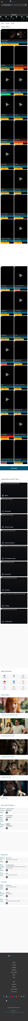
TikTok (19, 996)
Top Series (4, 882)
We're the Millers (4, 40)
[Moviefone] (14, 2)
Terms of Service (14, 989)
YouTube (4, 683)
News (14, 977)
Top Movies (4, 855)
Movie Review (8, 810)
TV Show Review (9, 825)
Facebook (4, 677)
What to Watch (14, 972)
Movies (2, 23)
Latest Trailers (5, 695)
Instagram (23, 677)
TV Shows (14, 965)
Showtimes (14, 969)
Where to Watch (4, 42)
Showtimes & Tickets (19, 67)
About (14, 981)
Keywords (8, 23)
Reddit (23, 683)
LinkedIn (13, 683)
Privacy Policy (14, 991)
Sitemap (14, 986)
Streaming (14, 967)
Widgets (24, 996)
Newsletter (21, 996)
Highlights (14, 14)
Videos (14, 974)
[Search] (25, 5)
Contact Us (14, 984)
